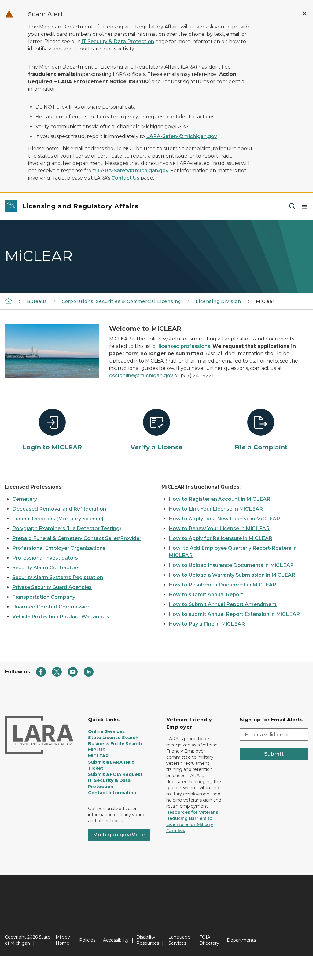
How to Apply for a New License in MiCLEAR (224, 519)
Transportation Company (43, 597)
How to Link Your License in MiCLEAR (216, 509)
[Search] (292, 206)
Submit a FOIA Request (115, 774)
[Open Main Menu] (304, 206)
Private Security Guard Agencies (52, 587)
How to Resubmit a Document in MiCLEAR (222, 585)
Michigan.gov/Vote (119, 835)
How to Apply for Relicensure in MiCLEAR (220, 538)
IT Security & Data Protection (117, 41)
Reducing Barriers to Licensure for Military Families (189, 824)
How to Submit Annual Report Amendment (223, 604)
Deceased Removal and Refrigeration (59, 509)
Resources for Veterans (192, 812)
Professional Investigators (45, 558)
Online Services (106, 731)
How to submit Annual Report (206, 594)
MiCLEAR (98, 756)
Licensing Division (218, 301)
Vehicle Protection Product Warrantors (60, 616)
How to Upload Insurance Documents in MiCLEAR (231, 565)
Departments (241, 940)
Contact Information (112, 792)
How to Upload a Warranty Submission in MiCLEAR (232, 575)
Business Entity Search (115, 743)
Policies (87, 940)
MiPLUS (96, 750)
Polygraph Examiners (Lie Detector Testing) (66, 528)
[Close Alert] (304, 13)
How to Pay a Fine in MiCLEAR (207, 624)
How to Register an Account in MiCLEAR (219, 499)
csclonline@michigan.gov (141, 375)
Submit (274, 754)
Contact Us (125, 178)
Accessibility (116, 940)
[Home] (8, 301)
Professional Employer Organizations (58, 548)
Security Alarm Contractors (45, 568)
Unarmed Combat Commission (51, 607)
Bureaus (37, 301)
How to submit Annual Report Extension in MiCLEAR (234, 614)
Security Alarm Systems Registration (57, 577)
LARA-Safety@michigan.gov (181, 136)
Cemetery (24, 499)
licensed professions (184, 346)
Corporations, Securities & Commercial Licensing (121, 301)
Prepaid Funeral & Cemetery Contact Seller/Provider (76, 538)
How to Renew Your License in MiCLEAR (219, 528)
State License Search (113, 737)
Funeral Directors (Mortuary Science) (57, 519)
